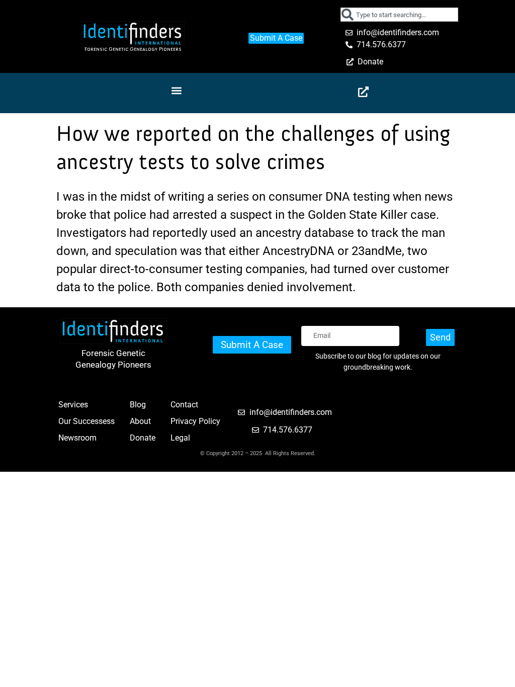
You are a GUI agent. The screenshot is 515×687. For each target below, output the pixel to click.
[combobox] (399, 15)
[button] (176, 90)
